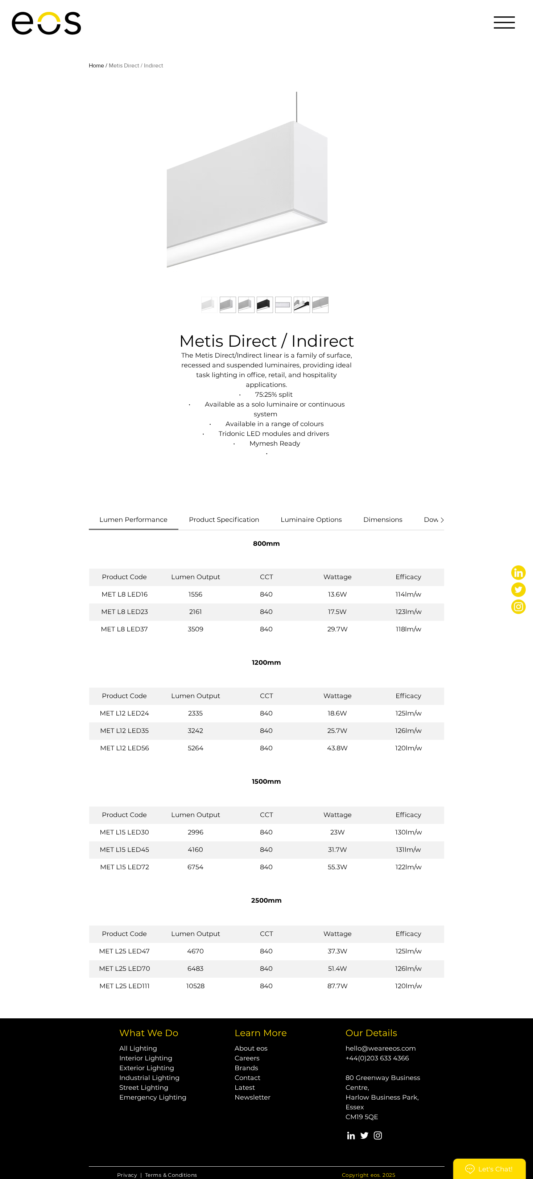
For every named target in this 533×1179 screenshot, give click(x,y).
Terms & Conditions (171, 1175)
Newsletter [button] (252, 1097)
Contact (247, 1078)
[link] (133, 520)
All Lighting (138, 1048)
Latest (245, 1088)
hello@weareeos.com (381, 1048)
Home (96, 65)
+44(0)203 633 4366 (377, 1058)
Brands (246, 1068)
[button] (504, 22)
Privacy (127, 1175)
